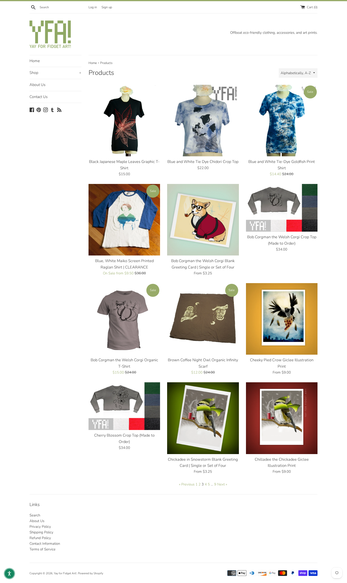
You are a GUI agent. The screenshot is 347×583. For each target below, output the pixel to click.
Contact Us (39, 96)
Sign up (107, 7)
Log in (93, 7)
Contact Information (45, 543)
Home (35, 61)
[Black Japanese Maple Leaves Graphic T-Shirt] (124, 120)
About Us (38, 84)
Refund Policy (40, 538)
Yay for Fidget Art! (65, 573)
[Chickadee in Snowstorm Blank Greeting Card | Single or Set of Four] (203, 418)
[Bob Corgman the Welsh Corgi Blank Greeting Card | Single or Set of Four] (203, 219)
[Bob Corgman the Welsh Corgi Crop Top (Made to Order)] (281, 208)
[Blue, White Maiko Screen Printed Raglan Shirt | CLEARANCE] (124, 219)
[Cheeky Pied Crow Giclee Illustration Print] (281, 319)
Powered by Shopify (90, 573)
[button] (9, 573)
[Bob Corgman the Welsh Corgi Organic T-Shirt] (124, 319)
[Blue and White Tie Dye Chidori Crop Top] (203, 120)
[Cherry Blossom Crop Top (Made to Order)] (124, 406)
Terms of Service (42, 549)
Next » (222, 484)
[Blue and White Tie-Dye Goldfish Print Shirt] (281, 120)
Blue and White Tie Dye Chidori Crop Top (202, 161)
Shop (55, 72)
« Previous (187, 484)
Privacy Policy (40, 526)
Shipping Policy (41, 532)
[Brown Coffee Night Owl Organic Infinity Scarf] (203, 319)
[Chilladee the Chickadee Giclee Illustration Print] (281, 418)
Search (35, 515)
